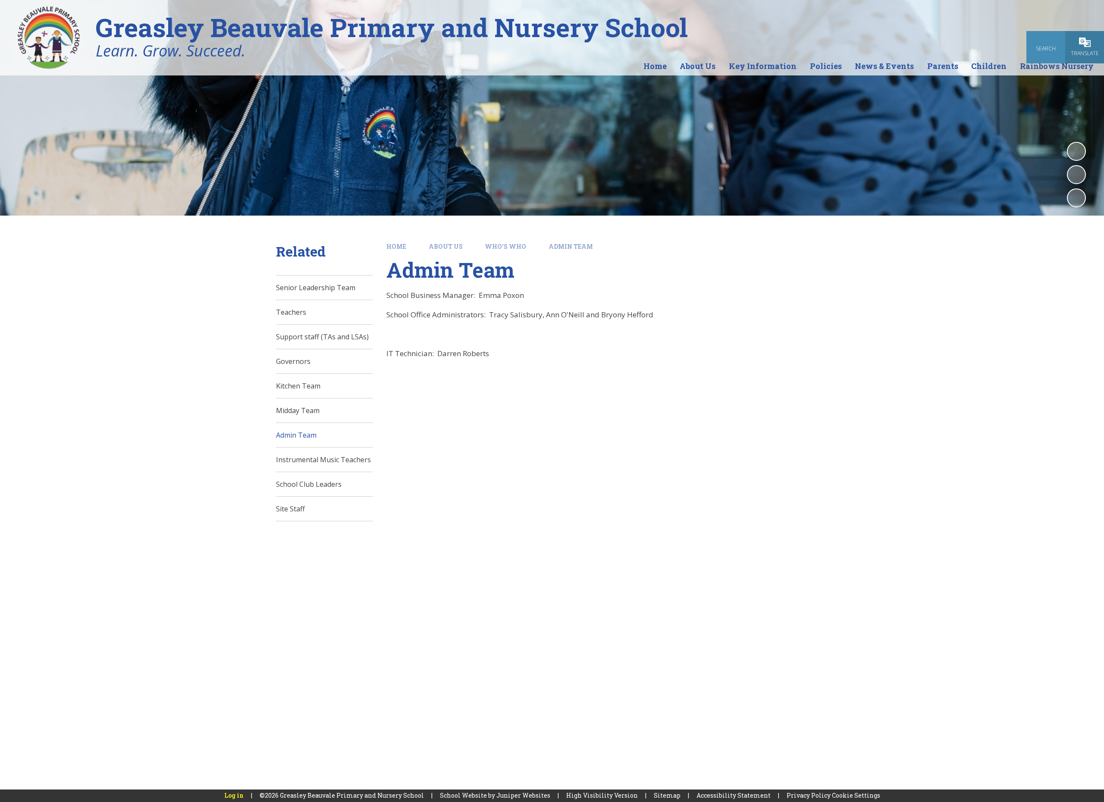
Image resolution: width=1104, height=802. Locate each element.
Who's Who (505, 246)
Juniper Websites (523, 795)
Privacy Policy (809, 795)
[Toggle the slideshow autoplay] (1076, 151)
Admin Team (571, 246)
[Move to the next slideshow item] (1076, 197)
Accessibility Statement (733, 795)
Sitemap (667, 795)
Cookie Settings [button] (856, 795)
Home (396, 246)
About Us (446, 246)
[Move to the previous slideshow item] (1076, 174)
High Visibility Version (602, 795)
